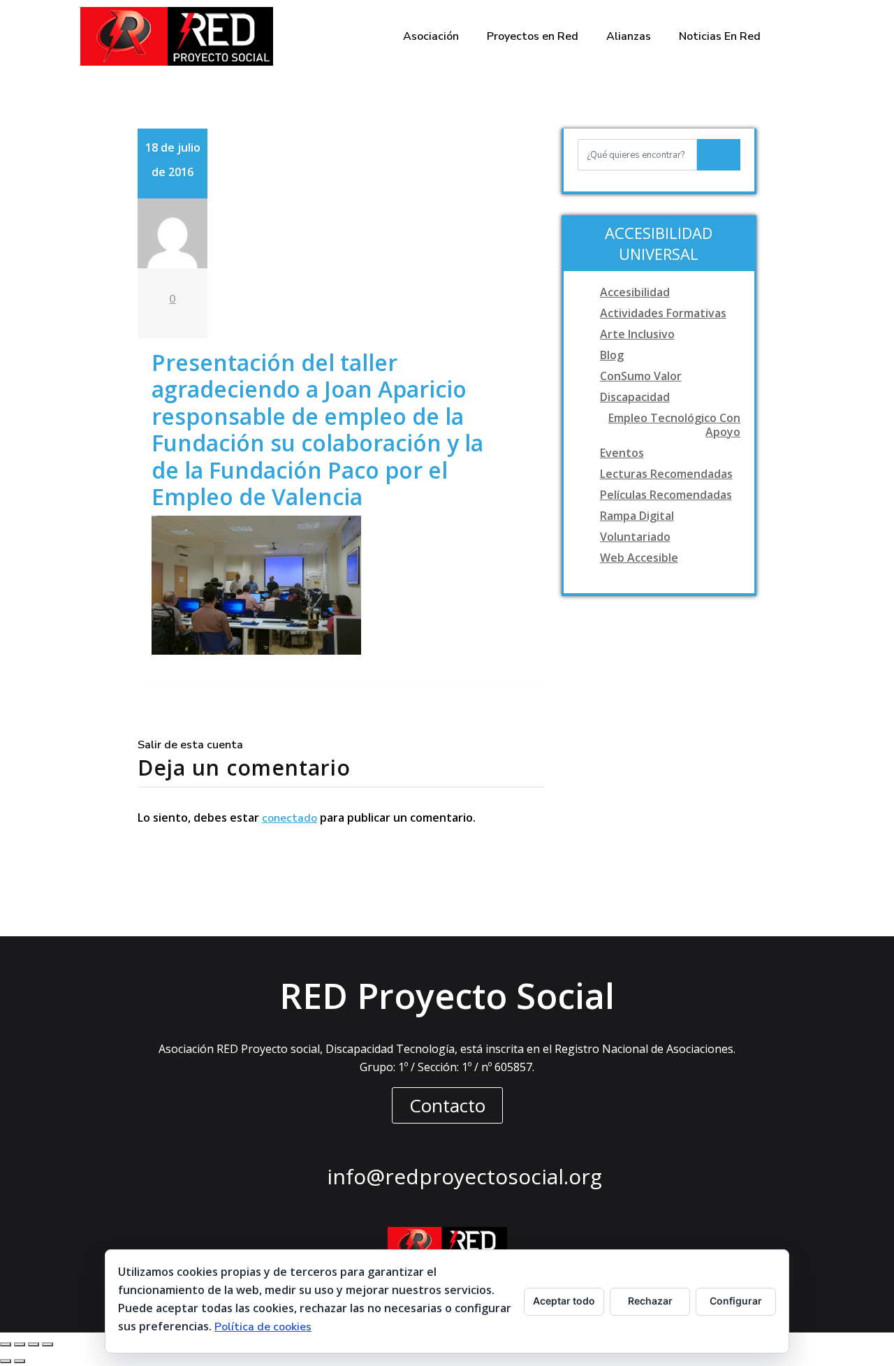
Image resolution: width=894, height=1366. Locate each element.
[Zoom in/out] (47, 1344)
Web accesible (639, 558)
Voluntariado (635, 537)
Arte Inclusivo (637, 334)
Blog (612, 355)
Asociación (431, 36)
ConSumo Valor (641, 376)
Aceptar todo (564, 1301)
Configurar (736, 1301)
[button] (447, 1105)
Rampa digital (637, 516)
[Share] (19, 1344)
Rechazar (650, 1301)
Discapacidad (635, 397)
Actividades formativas (663, 313)
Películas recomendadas (666, 495)
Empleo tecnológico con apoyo (674, 425)
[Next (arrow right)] (19, 1361)
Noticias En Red (720, 36)
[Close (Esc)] (5, 1344)
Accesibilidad (635, 292)
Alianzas (628, 36)
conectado (289, 818)
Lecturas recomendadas (666, 474)
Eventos (622, 453)
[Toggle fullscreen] (33, 1344)
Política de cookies (263, 1327)
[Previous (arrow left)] (5, 1361)
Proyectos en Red (532, 36)
